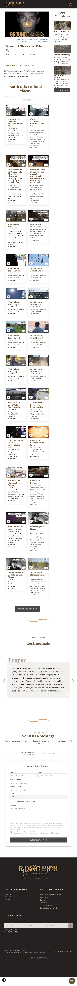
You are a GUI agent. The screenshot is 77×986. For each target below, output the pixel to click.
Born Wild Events (32, 39)
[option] (38, 683)
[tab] (13, 65)
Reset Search (27, 100)
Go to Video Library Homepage (27, 609)
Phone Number (15, 787)
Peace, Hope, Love (36, 41)
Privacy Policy (58, 951)
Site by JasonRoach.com (38, 957)
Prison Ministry (19, 39)
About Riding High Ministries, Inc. (50, 894)
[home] (14, 4)
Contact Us (43, 903)
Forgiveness (25, 41)
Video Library (44, 897)
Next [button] (73, 680)
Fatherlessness (43, 39)
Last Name (42, 772)
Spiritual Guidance (46, 905)
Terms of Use (68, 951)
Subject (13, 793)
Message (13, 805)
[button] (4, 980)
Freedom (45, 41)
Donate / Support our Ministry (49, 908)
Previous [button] (4, 680)
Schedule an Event (62, 90)
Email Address (15, 780)
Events (42, 900)
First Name (14, 772)
